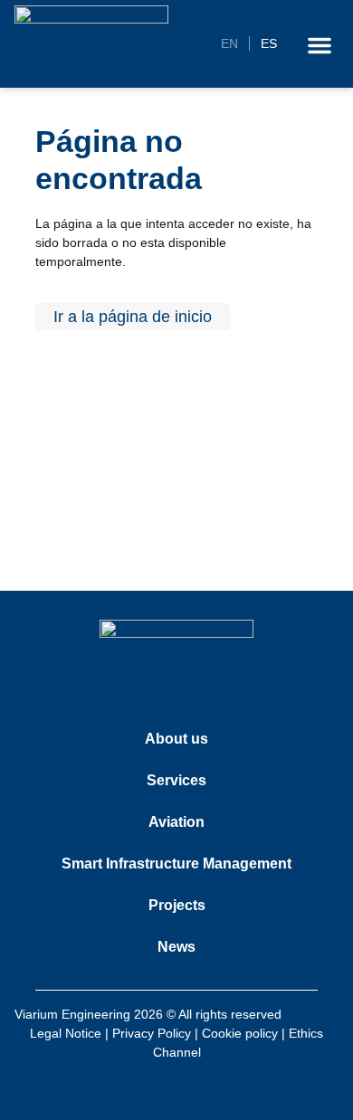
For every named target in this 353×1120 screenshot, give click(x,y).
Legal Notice (65, 1033)
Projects (176, 905)
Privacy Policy (151, 1033)
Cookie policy (240, 1033)
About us (176, 738)
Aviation (176, 822)
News (176, 946)
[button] (320, 45)
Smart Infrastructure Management (176, 863)
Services (176, 780)
